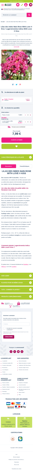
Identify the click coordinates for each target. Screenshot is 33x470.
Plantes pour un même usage (12, 282)
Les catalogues (5, 369)
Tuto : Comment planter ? (10, 289)
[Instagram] (22, 351)
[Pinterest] (14, 351)
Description (8, 166)
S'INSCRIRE (9, 337)
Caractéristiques (24, 166)
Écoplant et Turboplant (23, 382)
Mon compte (26, 4)
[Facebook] (11, 351)
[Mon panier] (30, 4)
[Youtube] (18, 351)
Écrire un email (17, 4)
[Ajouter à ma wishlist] (16, 146)
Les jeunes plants (22, 384)
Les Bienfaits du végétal (7, 374)
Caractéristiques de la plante (12, 157)
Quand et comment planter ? (24, 387)
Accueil (2, 21)
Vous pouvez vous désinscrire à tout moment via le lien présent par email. (15, 332)
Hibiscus (3, 266)
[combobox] (14, 15)
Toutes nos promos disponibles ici (16, 1)
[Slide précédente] (2, 65)
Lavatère (14, 266)
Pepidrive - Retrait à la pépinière (8, 387)
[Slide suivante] (30, 65)
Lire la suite (16, 46)
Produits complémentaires (11, 296)
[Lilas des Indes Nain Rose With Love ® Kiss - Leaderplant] (16, 65)
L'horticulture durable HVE (7, 363)
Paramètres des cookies (16, 468)
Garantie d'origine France (24, 367)
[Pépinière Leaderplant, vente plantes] (8, 5)
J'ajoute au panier (16, 140)
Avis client (5, 275)
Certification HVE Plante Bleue (25, 365)
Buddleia (26, 264)
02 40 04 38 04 (22, 5)
